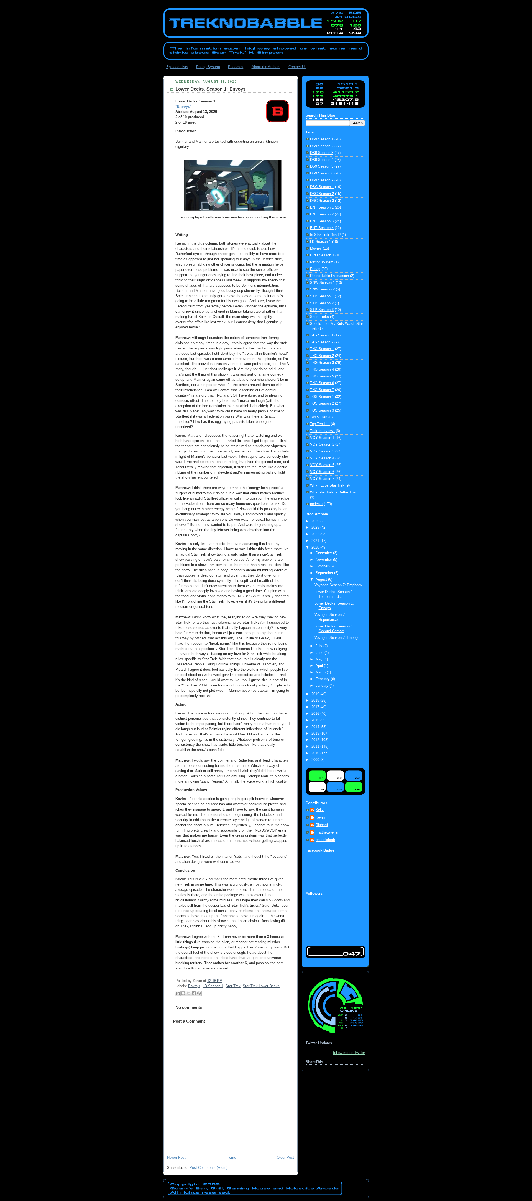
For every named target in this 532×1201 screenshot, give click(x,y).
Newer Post (176, 1157)
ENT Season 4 (322, 228)
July (319, 646)
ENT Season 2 (322, 214)
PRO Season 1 (322, 255)
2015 (315, 720)
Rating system (321, 262)
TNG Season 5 (322, 376)
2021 (315, 541)
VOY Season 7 (322, 479)
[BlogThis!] (183, 993)
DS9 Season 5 (321, 166)
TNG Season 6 (322, 383)
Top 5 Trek (318, 417)
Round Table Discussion (329, 276)
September (325, 573)
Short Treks (319, 317)
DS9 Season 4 (321, 160)
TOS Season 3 (322, 410)
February (323, 679)
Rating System (208, 67)
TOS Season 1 (322, 397)
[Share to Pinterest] (199, 993)
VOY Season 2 (322, 444)
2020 (315, 547)
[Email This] (178, 993)
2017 (315, 707)
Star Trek (233, 986)
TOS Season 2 (322, 403)
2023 (315, 527)
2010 (315, 753)
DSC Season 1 (322, 187)
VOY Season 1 (322, 438)
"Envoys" (183, 107)
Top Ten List (320, 424)
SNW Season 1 (322, 283)
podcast (316, 504)
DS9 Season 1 (321, 139)
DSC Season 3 (322, 201)
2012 (315, 740)
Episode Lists (177, 67)
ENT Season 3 (322, 221)
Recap (315, 269)
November (324, 560)
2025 (315, 521)
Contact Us (297, 67)
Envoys (194, 986)
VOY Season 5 (322, 465)
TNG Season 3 (322, 363)
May (320, 659)
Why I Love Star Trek (327, 485)
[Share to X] (188, 993)
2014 (315, 727)
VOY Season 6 (322, 472)
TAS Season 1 (321, 335)
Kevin (320, 817)
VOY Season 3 (322, 451)
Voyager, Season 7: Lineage (336, 638)
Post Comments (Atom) (208, 1168)
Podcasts (235, 67)
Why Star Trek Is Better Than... (335, 492)
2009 (315, 760)
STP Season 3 (322, 310)
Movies (316, 248)
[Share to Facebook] (193, 993)
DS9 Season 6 (321, 173)
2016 (315, 714)
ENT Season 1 (322, 207)
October (322, 566)
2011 (315, 747)
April (320, 666)
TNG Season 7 (322, 390)
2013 (315, 733)
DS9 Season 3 (321, 153)
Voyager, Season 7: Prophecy (338, 585)
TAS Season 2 (321, 342)
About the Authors (266, 67)
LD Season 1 (213, 986)
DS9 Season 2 (321, 146)
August (322, 580)
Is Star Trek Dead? (325, 235)
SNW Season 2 (322, 289)
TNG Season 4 (322, 369)
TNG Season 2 (322, 356)
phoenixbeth (325, 840)
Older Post (285, 1157)
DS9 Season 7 (321, 180)
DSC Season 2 (322, 194)
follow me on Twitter (349, 1053)
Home (231, 1157)
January (322, 686)
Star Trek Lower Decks (261, 986)
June (320, 653)
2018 (315, 701)
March (321, 672)
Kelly (320, 810)
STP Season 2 (322, 303)
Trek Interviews (322, 431)
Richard (322, 825)
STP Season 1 (322, 296)
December (324, 553)
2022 (315, 534)
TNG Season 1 (322, 349)
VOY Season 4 (322, 458)
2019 (315, 694)
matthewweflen (327, 832)
